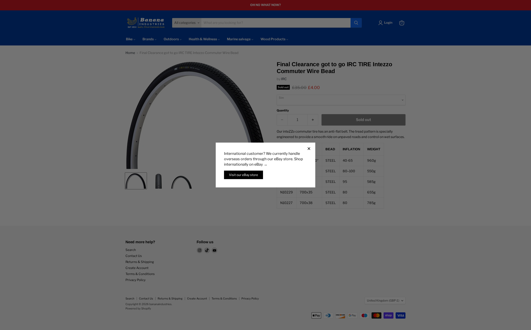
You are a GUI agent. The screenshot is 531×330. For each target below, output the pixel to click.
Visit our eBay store (243, 175)
